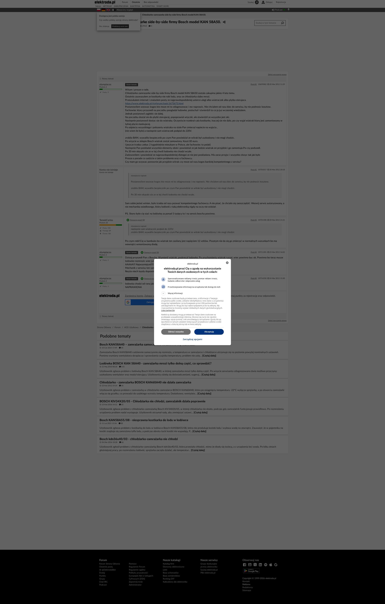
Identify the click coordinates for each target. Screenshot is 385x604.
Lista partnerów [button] (168, 310)
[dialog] (192, 302)
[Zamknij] (227, 263)
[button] (192, 293)
